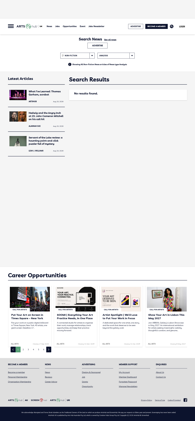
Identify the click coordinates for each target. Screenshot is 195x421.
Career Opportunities (37, 275)
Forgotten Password (128, 381)
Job (83, 377)
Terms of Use (160, 400)
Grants (85, 381)
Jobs (57, 26)
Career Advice (51, 381)
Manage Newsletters (128, 386)
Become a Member (156, 26)
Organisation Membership (19, 381)
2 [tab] (23, 349)
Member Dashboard (128, 377)
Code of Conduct (174, 400)
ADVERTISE (135, 26)
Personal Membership (17, 377)
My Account (124, 372)
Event (82, 26)
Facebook (185, 400)
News (49, 26)
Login (182, 26)
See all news (110, 39)
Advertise (97, 45)
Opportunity (87, 386)
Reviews (48, 377)
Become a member (16, 372)
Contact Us (161, 377)
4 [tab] (33, 349)
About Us (160, 372)
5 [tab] (38, 349)
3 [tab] (28, 349)
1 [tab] (18, 349)
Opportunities (70, 26)
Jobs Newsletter (96, 26)
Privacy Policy (146, 400)
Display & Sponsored (91, 372)
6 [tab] (43, 349)
